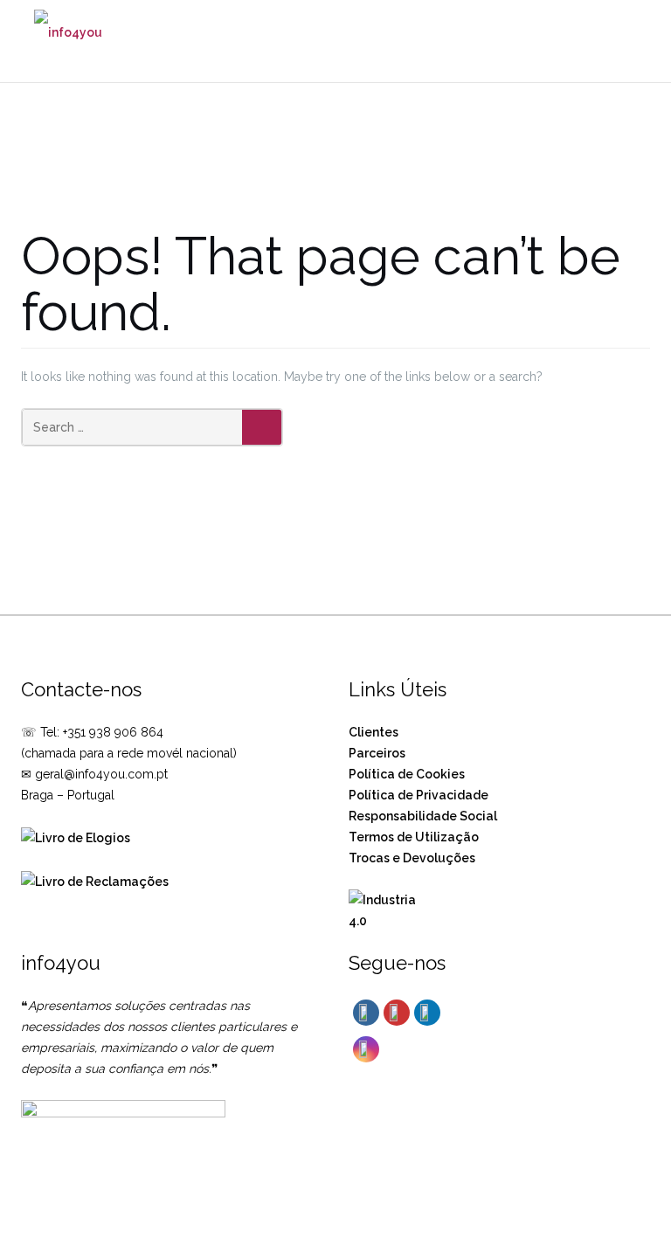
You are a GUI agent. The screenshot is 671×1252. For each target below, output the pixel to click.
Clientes (373, 732)
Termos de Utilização (414, 837)
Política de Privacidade (418, 795)
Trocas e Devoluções (412, 858)
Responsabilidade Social (423, 816)
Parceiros (377, 753)
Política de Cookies (407, 774)
